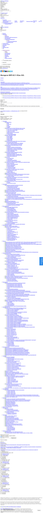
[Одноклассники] (2, 71)
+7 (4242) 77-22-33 (3, 13)
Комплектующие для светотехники (19, 92)
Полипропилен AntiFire (19, 82)
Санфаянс (26, 83)
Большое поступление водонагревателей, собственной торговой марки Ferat (15, 444)
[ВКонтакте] (1, 71)
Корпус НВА (15, 87)
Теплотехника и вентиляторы (11, 89)
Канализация (8, 83)
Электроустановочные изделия (23, 89)
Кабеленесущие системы (8, 87)
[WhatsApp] (9, 71)
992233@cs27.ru (5, 483)
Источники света (3, 92)
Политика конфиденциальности (27, 511)
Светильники (9, 92)
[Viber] (7, 71)
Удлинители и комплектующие (11, 88)
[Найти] (0, 12)
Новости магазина (5, 436)
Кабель (1, 87)
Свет (4, 88)
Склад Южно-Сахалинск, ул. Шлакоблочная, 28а (9, 110)
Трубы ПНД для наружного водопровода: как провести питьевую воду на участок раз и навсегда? (19, 449)
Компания (7, 36)
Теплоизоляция (31, 83)
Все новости (2, 442)
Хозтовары (14, 84)
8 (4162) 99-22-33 (5, 482)
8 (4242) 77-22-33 (5, 475)
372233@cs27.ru (5, 454)
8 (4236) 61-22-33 (5, 468)
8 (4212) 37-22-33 (5, 453)
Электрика (2, 82)
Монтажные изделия (31, 87)
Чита (6, 57)
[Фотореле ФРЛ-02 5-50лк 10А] (22, 95)
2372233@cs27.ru (5, 462)
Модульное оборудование (23, 87)
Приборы (36, 83)
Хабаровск (7, 56)
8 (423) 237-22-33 (5, 461)
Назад (6, 35)
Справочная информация (12, 41)
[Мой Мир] (4, 71)
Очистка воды (9, 84)
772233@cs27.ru (5, 68)
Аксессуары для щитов (21, 88)
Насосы (25, 82)
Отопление (7, 82)
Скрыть (39, 510)
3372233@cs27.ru (5, 490)
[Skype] (10, 71)
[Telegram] (12, 71)
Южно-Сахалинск (8, 58)
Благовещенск (7, 53)
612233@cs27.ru (5, 469)
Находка (6, 55)
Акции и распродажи (20, 84)
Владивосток (7, 54)
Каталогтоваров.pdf (42, 261)
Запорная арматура (14, 83)
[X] (5, 71)
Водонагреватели (21, 83)
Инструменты (28, 88)
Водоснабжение (12, 82)
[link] (4, 15)
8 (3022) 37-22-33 (5, 489)
